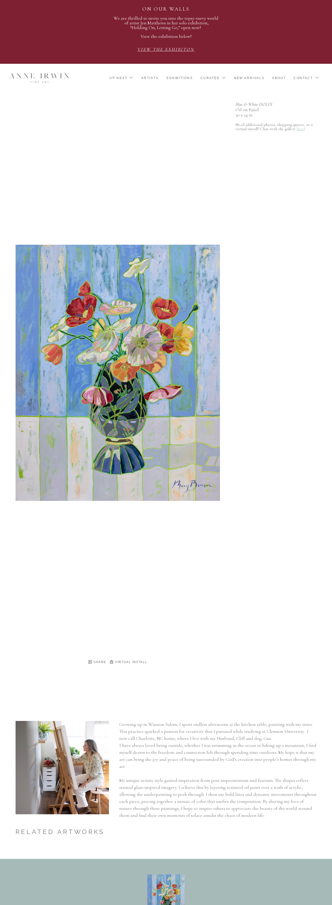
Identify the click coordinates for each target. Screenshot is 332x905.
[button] (121, 78)
